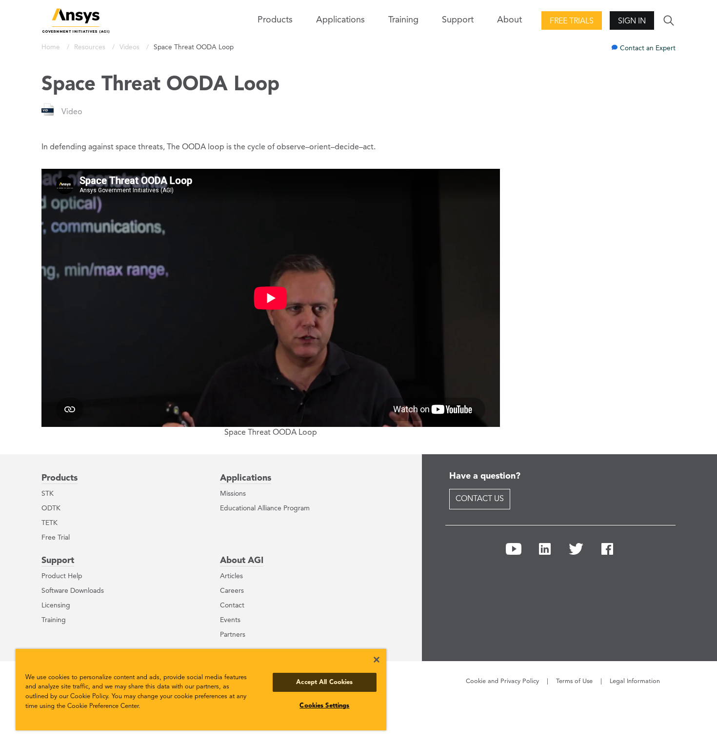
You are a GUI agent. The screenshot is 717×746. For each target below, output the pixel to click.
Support (57, 560)
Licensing (55, 605)
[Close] (376, 660)
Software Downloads (72, 590)
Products (59, 478)
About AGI (241, 560)
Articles (231, 576)
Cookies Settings (324, 706)
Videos (130, 47)
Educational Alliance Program (265, 508)
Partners (232, 634)
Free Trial (55, 537)
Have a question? (484, 476)
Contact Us (480, 499)
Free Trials (572, 21)
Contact (232, 605)
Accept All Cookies (324, 682)
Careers (232, 590)
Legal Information (635, 681)
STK (47, 493)
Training (403, 20)
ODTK (50, 508)
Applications (340, 20)
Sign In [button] (632, 21)
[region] (201, 689)
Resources (90, 47)
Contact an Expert (648, 48)
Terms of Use (574, 681)
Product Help (61, 576)
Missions (233, 493)
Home (51, 47)
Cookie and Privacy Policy (502, 681)
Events (230, 620)
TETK (49, 523)
